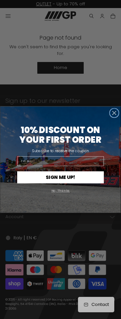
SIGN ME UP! (60, 177)
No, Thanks (60, 191)
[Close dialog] (114, 113)
